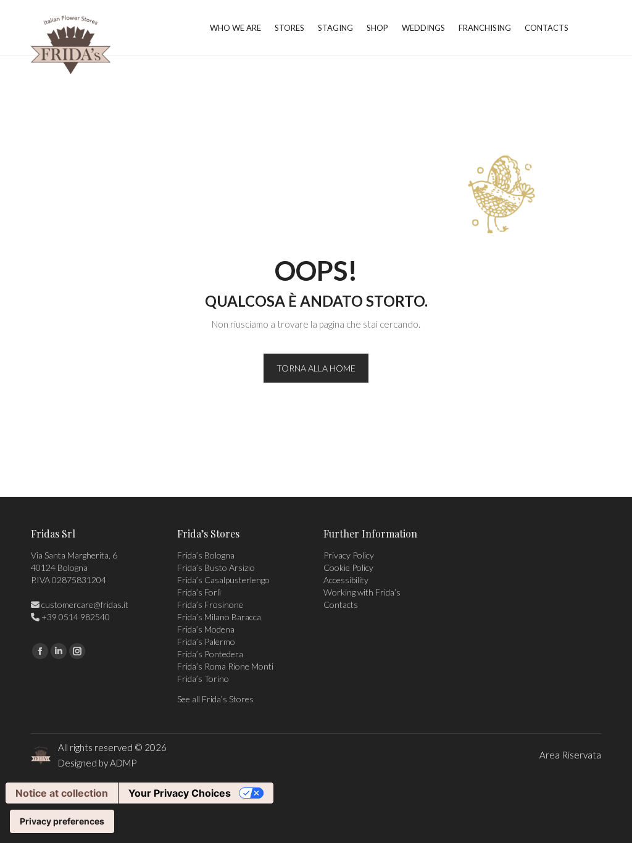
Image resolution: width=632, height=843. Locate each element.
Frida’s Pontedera (210, 654)
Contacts (340, 604)
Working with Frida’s (362, 592)
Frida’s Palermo (206, 641)
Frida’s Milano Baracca (219, 617)
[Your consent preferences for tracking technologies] (62, 821)
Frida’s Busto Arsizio (216, 567)
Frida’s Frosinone (210, 604)
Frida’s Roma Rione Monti (225, 666)
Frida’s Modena (206, 629)
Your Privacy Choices (179, 793)
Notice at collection (61, 793)
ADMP (123, 762)
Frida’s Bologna (206, 555)
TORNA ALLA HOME (316, 368)
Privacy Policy (348, 555)
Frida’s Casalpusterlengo (223, 580)
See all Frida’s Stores (215, 699)
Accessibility (345, 580)
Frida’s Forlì (199, 592)
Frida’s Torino (203, 678)
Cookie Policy (348, 567)
